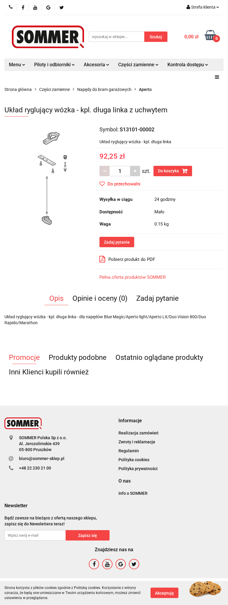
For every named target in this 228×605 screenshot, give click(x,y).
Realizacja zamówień (138, 433)
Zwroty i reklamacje (136, 441)
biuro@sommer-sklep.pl (41, 458)
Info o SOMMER (133, 493)
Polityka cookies (133, 459)
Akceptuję (164, 593)
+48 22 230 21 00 (35, 468)
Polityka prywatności (138, 468)
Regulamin (128, 450)
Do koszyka (169, 170)
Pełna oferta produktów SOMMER (132, 277)
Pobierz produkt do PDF (131, 259)
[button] (130, 421)
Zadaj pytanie (117, 242)
